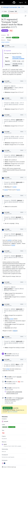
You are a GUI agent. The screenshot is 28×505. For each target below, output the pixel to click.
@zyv (17, 364)
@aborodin (19, 119)
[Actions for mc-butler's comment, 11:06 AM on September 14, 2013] (25, 212)
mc (19, 7)
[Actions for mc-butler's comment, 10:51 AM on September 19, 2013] (25, 282)
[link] (8, 353)
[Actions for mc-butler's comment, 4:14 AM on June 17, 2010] (25, 115)
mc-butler (6, 45)
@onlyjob (15, 65)
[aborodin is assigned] (8, 35)
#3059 (14, 187)
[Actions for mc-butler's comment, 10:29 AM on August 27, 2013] (25, 195)
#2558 (7, 369)
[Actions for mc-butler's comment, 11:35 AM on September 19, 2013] (25, 304)
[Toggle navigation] (2, 2)
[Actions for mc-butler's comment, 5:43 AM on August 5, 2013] (25, 150)
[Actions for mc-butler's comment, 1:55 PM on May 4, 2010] (25, 81)
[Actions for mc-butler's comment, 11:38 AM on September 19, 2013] (25, 336)
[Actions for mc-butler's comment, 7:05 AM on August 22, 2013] (25, 177)
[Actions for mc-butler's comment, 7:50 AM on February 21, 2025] (25, 359)
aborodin (19, 376)
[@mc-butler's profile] (3, 46)
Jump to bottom (5, 42)
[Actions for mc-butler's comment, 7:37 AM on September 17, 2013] (25, 251)
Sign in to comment (12, 411)
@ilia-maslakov (8, 87)
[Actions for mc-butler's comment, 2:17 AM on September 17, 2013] (25, 229)
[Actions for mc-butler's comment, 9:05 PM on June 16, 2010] (25, 98)
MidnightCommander (10, 7)
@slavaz (19, 200)
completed (7, 355)
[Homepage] (14, 2)
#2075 (18, 189)
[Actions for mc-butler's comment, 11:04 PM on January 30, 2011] (25, 132)
